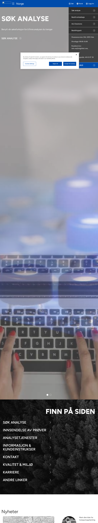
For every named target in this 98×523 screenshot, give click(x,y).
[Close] (76, 55)
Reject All (55, 63)
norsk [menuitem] (81, 4)
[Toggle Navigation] (13, 3)
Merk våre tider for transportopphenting (87, 518)
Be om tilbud (77, 65)
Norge (20, 3)
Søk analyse (75, 10)
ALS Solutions (76, 24)
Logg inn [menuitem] (91, 4)
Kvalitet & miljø (18, 465)
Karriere (11, 472)
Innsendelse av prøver (24, 430)
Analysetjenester (20, 438)
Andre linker (15, 480)
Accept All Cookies (70, 63)
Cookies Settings (29, 63)
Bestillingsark (76, 30)
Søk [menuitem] (72, 4)
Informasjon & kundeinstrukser (19, 447)
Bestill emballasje (78, 17)
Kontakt (11, 457)
